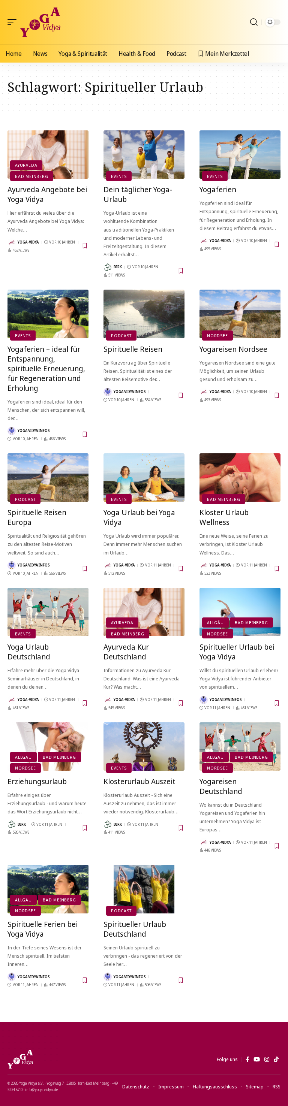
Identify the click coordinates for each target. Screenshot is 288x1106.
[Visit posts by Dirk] (108, 267)
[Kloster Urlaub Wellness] (240, 477)
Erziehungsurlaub (37, 781)
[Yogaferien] (240, 154)
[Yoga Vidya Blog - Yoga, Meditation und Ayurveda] (40, 22)
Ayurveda (26, 165)
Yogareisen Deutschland (221, 786)
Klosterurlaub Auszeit (140, 781)
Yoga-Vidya (28, 242)
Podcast (121, 335)
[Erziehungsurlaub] (48, 746)
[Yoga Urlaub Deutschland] (48, 612)
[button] (14, 22)
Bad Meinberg (31, 176)
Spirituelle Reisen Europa (37, 517)
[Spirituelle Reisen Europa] (48, 477)
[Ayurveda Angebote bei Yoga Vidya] (48, 154)
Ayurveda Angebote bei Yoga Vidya (47, 194)
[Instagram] (266, 1059)
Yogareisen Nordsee (233, 349)
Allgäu (215, 622)
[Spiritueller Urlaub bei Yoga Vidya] (240, 612)
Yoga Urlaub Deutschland (29, 652)
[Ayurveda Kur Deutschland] (144, 612)
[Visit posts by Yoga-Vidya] (12, 242)
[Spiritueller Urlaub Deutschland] (144, 889)
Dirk (118, 266)
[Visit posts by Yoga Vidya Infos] (12, 431)
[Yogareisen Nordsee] (240, 314)
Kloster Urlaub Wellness (224, 517)
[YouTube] (257, 1059)
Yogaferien (218, 189)
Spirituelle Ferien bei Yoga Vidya (43, 929)
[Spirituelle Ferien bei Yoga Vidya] (48, 889)
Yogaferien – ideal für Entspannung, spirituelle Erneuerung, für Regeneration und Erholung (46, 368)
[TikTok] (276, 1059)
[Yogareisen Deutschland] (240, 746)
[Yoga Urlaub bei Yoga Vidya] (144, 477)
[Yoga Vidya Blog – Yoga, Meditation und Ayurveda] (20, 1059)
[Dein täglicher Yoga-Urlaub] (144, 154)
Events (119, 176)
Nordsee (217, 335)
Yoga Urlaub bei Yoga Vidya (139, 517)
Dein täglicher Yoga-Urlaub (138, 194)
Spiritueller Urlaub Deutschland (135, 929)
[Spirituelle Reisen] (144, 314)
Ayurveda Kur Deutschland (126, 652)
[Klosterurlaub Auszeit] (144, 746)
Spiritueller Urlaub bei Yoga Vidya (237, 652)
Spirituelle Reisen (133, 349)
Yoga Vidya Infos (34, 430)
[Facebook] (247, 1059)
